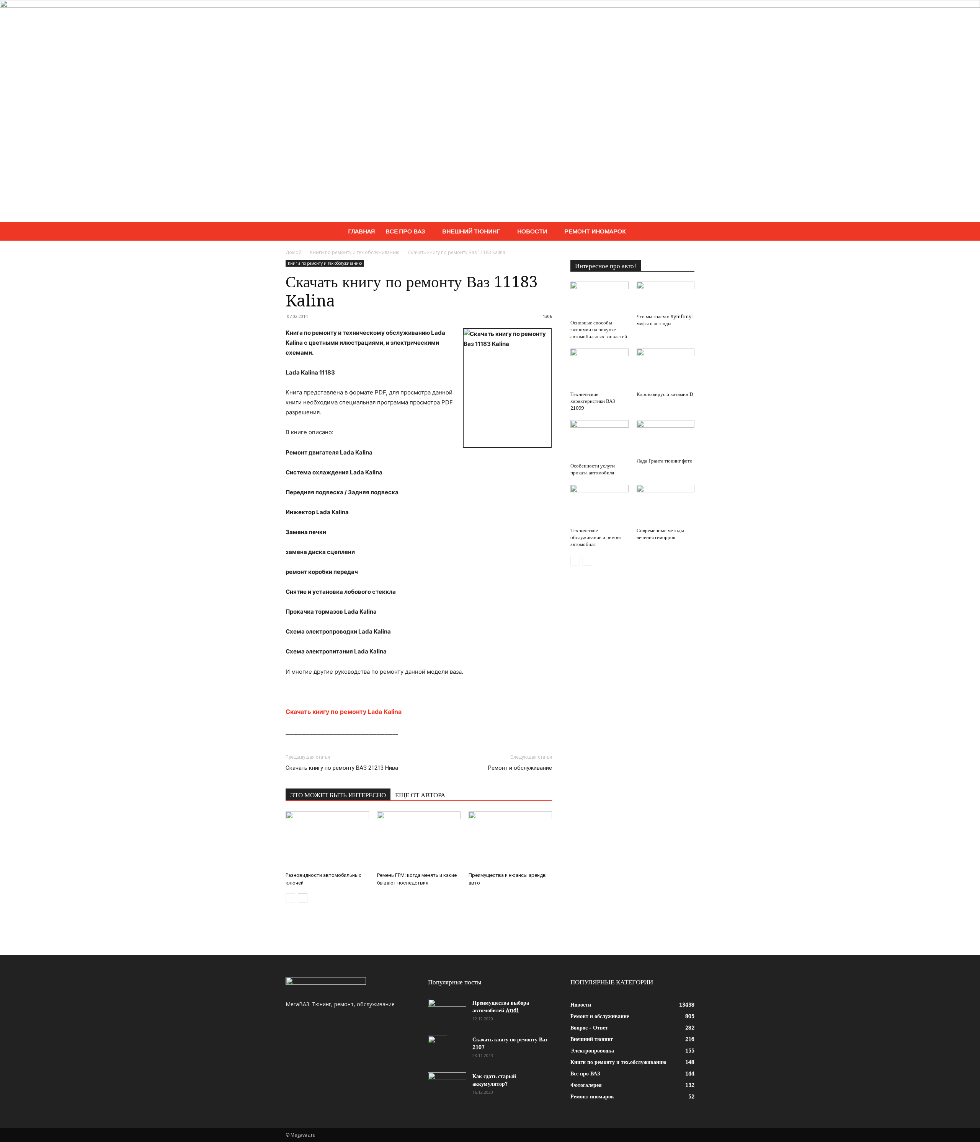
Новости (532, 231)
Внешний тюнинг (471, 231)
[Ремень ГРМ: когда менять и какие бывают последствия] (419, 840)
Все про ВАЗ (405, 231)
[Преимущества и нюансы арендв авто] (510, 840)
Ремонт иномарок (595, 231)
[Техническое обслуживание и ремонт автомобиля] (599, 505)
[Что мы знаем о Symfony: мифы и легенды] (666, 296)
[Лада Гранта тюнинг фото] (666, 437)
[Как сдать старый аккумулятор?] (447, 1085)
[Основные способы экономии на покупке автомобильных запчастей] (599, 299)
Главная (361, 231)
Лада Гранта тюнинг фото (665, 461)
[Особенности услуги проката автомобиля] (599, 440)
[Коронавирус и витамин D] (666, 368)
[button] (685, 232)
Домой (294, 252)
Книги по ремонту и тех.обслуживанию (355, 252)
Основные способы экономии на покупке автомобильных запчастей (598, 329)
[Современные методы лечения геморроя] (666, 505)
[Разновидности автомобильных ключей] (327, 840)
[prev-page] (290, 898)
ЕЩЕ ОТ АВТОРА (420, 795)
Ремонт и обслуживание (520, 767)
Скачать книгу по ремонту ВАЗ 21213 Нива (342, 767)
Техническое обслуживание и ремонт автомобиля (596, 537)
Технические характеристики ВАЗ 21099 (592, 401)
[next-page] (302, 898)
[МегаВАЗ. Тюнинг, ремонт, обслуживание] (490, 111)
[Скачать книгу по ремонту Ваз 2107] (437, 1049)
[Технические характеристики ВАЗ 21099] (599, 368)
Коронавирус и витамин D (665, 394)
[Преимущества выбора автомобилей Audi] (447, 1012)
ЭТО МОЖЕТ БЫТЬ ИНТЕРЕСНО (338, 795)
